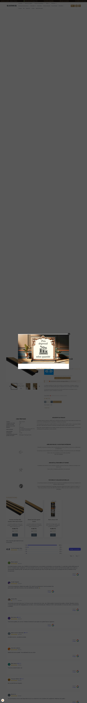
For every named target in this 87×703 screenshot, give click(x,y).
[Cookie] (2, 700)
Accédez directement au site (43, 368)
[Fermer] (69, 334)
